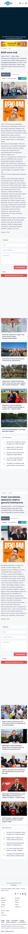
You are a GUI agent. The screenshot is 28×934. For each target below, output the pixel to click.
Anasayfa (4, 48)
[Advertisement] (14, 21)
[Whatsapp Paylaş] (25, 78)
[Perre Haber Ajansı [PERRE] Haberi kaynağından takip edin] (8, 3)
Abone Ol (4, 78)
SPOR (9, 48)
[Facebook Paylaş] (19, 78)
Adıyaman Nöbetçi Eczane (14, 275)
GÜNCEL (10, 883)
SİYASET (10, 493)
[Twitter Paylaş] (22, 78)
